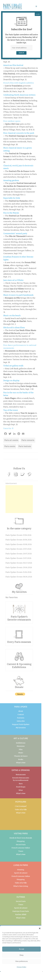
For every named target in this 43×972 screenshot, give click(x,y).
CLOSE (38, 14)
